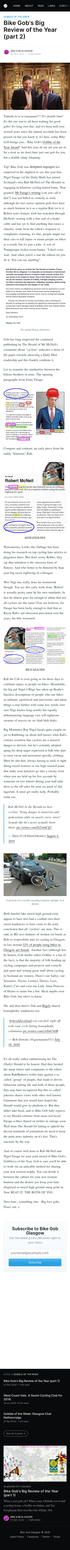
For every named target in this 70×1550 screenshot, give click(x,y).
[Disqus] (35, 1321)
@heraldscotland (20, 1020)
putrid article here (35, 537)
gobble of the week (17, 16)
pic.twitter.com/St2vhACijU (34, 827)
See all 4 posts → (16, 1433)
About (29, 5)
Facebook (32, 1536)
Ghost (56, 1536)
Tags (41, 5)
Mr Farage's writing (28, 192)
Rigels (46, 1005)
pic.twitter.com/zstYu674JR (40, 1031)
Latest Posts (17, 1536)
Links (51, 5)
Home (16, 5)
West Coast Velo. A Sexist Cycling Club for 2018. (33, 1397)
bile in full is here (35, 669)
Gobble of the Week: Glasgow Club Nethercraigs (27, 1415)
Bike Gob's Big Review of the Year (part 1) (32, 1381)
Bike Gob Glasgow (22, 51)
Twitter (46, 1536)
